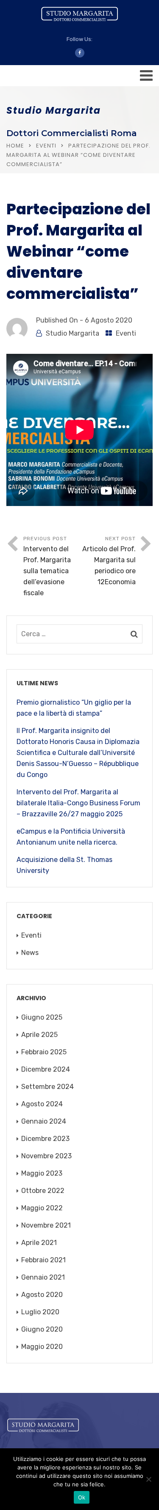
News (30, 953)
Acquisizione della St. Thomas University (64, 865)
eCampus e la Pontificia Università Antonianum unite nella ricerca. (71, 836)
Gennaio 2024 (43, 1121)
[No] (148, 1479)
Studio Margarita (72, 333)
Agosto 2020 (42, 1295)
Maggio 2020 (42, 1347)
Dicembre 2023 (45, 1139)
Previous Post (47, 566)
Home (15, 146)
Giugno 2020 (42, 1329)
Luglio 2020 (40, 1312)
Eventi (46, 146)
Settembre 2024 (47, 1087)
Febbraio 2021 (43, 1260)
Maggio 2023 (41, 1173)
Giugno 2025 (41, 1017)
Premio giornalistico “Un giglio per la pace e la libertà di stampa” (74, 707)
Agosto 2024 (42, 1104)
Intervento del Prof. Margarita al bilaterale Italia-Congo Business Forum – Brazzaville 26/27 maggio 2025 (78, 803)
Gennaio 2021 (43, 1277)
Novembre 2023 (46, 1156)
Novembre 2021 (46, 1225)
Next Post (109, 561)
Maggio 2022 (42, 1208)
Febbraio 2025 (44, 1052)
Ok (82, 1497)
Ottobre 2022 (42, 1191)
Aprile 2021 (39, 1243)
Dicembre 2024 (45, 1069)
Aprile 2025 (39, 1035)
